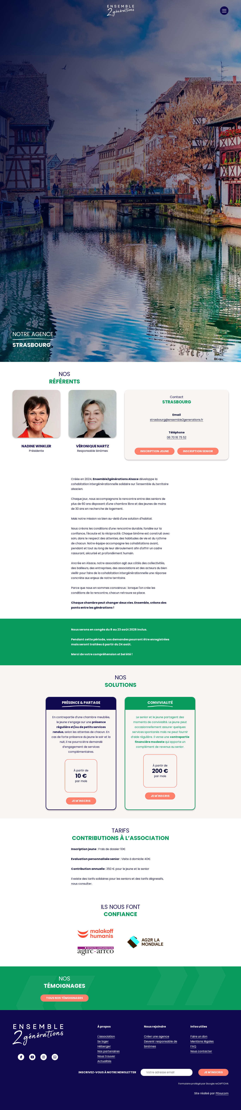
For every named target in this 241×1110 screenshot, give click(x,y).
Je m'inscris (81, 801)
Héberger (104, 1046)
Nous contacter (201, 1051)
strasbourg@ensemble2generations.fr (176, 420)
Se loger (103, 1041)
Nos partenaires (108, 1051)
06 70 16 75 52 (176, 437)
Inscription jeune (154, 451)
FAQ (193, 1046)
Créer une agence (156, 1036)
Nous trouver (106, 1056)
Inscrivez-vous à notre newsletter (107, 1072)
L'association (106, 1036)
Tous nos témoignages (64, 998)
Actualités (104, 1061)
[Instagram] (43, 1057)
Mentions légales (202, 1041)
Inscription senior (198, 451)
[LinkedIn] (55, 1057)
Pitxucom (222, 1093)
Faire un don (198, 1036)
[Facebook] (21, 1057)
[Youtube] (32, 1057)
